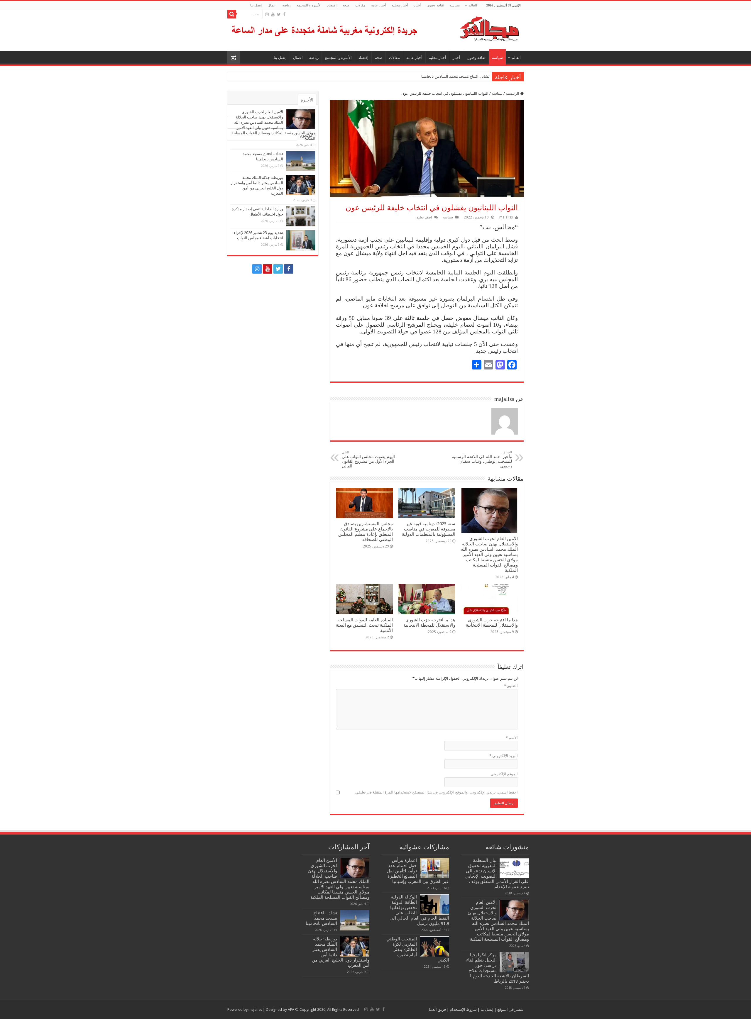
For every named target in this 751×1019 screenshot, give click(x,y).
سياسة (455, 5)
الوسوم (307, 135)
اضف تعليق (424, 217)
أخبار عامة (378, 5)
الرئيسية (513, 93)
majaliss (506, 217)
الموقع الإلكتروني (504, 774)
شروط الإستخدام (463, 1009)
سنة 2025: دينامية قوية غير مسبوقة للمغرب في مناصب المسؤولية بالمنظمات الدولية (428, 529)
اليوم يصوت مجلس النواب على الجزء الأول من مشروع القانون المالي (368, 459)
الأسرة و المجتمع (309, 5)
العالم (472, 5)
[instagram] (267, 14)
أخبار (417, 5)
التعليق (511, 686)
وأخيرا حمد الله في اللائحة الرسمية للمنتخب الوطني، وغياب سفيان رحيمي (482, 459)
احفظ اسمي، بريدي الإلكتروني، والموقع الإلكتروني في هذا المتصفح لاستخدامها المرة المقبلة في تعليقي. (436, 792)
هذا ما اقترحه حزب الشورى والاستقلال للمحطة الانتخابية (492, 622)
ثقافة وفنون (435, 5)
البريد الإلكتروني (503, 756)
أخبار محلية (400, 5)
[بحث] (231, 14)
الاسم (512, 737)
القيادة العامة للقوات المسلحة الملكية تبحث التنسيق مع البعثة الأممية (364, 625)
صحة (345, 5)
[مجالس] (468, 28)
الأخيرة (307, 100)
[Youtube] (272, 14)
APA (291, 1009)
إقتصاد (331, 5)
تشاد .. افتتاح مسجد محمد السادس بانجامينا (455, 76)
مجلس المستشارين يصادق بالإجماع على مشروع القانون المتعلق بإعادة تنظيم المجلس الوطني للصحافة (365, 531)
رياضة (286, 5)
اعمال (272, 5)
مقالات (360, 5)
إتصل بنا (256, 5)
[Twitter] (278, 14)
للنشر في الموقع (510, 1009)
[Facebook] (284, 14)
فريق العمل (436, 1009)
